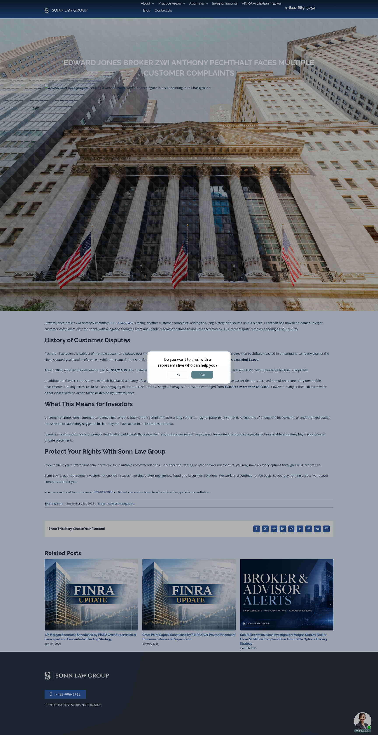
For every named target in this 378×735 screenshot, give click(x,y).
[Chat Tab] (189, 367)
